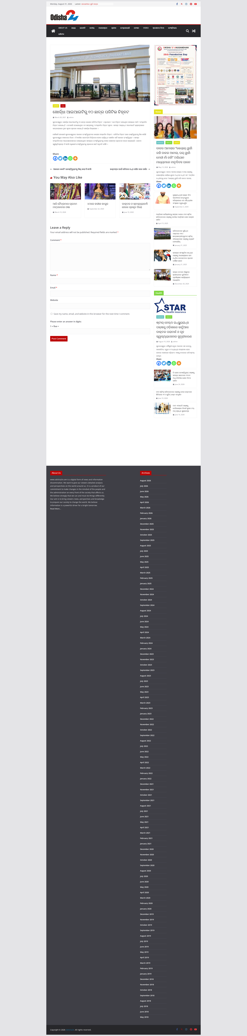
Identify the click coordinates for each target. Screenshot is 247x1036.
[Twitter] (60, 158)
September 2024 (147, 605)
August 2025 (145, 545)
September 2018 (147, 995)
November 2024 (147, 594)
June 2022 (144, 751)
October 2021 (146, 795)
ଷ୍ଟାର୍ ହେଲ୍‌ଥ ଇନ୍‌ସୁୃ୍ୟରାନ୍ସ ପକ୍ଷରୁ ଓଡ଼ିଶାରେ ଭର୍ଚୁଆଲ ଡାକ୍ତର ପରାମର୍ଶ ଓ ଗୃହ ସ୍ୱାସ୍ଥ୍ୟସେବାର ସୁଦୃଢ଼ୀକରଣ (174, 329)
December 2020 (147, 849)
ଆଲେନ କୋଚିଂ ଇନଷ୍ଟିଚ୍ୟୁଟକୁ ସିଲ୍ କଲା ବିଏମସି (72, 169)
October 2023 (146, 665)
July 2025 (144, 551)
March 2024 (145, 637)
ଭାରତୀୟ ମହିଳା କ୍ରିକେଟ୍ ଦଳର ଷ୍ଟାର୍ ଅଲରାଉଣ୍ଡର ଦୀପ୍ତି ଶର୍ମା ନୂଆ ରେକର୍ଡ (95, 5)
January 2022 (145, 778)
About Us (62, 28)
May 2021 (144, 822)
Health (168, 143)
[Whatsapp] (70, 158)
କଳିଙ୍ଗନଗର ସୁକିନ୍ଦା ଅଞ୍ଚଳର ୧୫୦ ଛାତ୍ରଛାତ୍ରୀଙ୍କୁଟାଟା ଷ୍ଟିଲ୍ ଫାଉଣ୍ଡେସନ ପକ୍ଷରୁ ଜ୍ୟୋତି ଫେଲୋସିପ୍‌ (183, 236)
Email (53, 287)
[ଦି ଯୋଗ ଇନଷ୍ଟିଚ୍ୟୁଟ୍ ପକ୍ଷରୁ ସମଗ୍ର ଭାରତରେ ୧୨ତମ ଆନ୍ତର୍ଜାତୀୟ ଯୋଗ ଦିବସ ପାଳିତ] (162, 378)
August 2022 (145, 740)
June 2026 (144, 491)
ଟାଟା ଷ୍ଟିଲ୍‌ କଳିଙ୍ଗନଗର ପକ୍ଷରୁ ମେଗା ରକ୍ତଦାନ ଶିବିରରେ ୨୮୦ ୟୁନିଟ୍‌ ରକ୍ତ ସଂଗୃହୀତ (174, 393)
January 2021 (145, 843)
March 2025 (145, 572)
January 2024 (145, 648)
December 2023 (147, 654)
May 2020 (144, 887)
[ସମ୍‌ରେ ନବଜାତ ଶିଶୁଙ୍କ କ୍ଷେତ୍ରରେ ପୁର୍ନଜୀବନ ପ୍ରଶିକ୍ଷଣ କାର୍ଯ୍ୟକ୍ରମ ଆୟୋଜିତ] (162, 278)
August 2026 (145, 480)
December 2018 (147, 979)
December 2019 (147, 914)
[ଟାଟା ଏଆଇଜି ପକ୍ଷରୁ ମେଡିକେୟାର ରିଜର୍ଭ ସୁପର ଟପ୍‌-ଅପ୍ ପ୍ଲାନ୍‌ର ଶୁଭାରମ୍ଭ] (162, 410)
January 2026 (145, 518)
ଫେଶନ (136, 28)
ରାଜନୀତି (82, 28)
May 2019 (144, 952)
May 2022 (144, 757)
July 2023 (144, 681)
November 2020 (147, 854)
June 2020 (144, 881)
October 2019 (146, 925)
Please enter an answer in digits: (66, 321)
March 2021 (145, 833)
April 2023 (144, 697)
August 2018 (145, 1001)
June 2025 (144, 556)
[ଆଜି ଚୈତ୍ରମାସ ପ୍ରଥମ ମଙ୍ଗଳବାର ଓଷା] (65, 185)
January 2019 (145, 974)
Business (160, 143)
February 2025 (146, 578)
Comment (55, 240)
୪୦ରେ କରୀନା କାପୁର (97, 203)
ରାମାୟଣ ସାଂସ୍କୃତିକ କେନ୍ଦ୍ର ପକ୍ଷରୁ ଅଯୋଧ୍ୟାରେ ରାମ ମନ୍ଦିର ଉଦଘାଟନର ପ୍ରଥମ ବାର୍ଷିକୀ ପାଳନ (183, 256)
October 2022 (146, 730)
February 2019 (146, 968)
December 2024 (147, 589)
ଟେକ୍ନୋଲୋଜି (125, 28)
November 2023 (147, 659)
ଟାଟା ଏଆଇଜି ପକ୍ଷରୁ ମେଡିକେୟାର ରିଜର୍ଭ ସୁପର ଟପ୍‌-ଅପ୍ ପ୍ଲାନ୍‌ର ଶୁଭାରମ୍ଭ (184, 408)
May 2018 (144, 1017)
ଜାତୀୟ (92, 28)
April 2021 (144, 827)
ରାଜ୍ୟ (73, 28)
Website (54, 300)
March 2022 (145, 768)
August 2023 (145, 675)
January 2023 (145, 713)
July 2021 (144, 811)
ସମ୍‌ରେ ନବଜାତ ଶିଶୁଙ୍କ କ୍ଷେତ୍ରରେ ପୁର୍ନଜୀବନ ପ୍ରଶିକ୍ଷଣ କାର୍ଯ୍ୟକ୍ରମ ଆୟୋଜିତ (181, 276)
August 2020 (145, 870)
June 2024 (144, 621)
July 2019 (144, 941)
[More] (75, 158)
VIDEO (146, 28)
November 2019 (147, 919)
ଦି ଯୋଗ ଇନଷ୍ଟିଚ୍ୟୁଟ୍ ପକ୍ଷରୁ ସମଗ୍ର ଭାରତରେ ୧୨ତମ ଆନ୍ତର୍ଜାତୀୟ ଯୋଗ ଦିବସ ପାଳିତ (184, 376)
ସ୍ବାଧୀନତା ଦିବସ (158, 28)
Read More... (55, 508)
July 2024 (144, 616)
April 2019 (144, 957)
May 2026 (144, 497)
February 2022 (146, 773)
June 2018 (144, 1011)
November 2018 (147, 984)
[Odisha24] (53, 31)
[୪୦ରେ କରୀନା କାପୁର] (100, 185)
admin (71, 117)
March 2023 (145, 703)
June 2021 (144, 816)
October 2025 (146, 535)
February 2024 (146, 643)
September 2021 (147, 800)
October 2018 (146, 990)
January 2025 (145, 583)
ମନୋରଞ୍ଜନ (103, 28)
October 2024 (146, 600)
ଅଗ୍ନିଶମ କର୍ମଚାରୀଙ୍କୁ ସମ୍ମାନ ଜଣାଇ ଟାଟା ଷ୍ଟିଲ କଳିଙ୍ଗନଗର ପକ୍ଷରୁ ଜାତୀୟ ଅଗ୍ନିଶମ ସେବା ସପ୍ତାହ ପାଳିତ (175, 217)
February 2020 (146, 903)
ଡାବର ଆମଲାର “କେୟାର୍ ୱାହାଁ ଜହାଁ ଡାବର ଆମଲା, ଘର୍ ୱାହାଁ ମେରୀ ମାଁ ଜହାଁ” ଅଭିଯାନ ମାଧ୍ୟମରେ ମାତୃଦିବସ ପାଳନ (174, 155)
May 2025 (144, 562)
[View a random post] (194, 31)
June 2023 (144, 686)
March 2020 (145, 898)
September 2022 (147, 735)
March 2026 (145, 507)
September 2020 (147, 865)
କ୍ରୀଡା (113, 28)
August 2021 (145, 805)
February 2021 (146, 838)
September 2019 (147, 930)
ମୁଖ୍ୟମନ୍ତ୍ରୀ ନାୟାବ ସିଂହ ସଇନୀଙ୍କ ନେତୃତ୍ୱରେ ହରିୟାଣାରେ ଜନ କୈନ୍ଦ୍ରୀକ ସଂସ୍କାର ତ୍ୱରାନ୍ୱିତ (182, 199)
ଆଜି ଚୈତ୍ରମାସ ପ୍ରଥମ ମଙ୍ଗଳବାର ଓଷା (65, 205)
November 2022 (147, 724)
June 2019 (144, 946)
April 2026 (144, 502)
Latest (56, 106)
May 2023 (144, 692)
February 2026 (146, 513)
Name (54, 275)
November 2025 (147, 529)
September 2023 (147, 670)
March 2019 (145, 963)
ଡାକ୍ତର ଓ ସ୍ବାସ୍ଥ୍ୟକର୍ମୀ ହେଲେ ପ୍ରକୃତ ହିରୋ (135, 205)
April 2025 (144, 567)
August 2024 (145, 610)
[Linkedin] (65, 158)
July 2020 (144, 876)
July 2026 (144, 486)
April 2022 (144, 762)
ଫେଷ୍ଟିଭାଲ (172, 28)
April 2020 (144, 892)
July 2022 (144, 746)
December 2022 (147, 719)
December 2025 (147, 524)
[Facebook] (55, 158)
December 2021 (147, 784)
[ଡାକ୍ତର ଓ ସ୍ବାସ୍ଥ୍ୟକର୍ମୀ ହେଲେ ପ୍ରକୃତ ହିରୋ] (134, 185)
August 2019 (145, 936)
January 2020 (145, 909)
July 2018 (144, 1006)
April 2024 (144, 632)
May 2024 (144, 627)
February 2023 (146, 708)
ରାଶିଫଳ (61, 34)
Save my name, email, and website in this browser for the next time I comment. (92, 313)
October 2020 (146, 860)
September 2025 (147, 540)
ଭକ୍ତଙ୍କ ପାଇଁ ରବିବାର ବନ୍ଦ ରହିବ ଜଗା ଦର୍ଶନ (128, 169)
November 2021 (147, 789)
